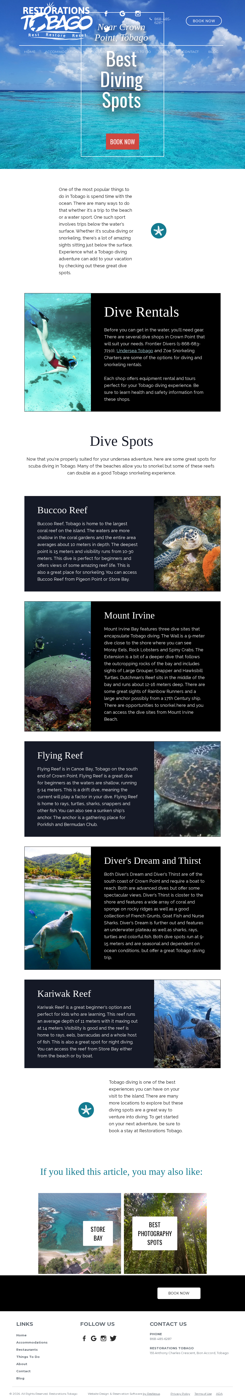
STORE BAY (98, 1233)
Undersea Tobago (135, 350)
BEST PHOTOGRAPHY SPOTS (155, 1233)
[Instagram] (139, 12)
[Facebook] (107, 12)
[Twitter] (107, 28)
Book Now (178, 1293)
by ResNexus (151, 1393)
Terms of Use (203, 1393)
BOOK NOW (122, 141)
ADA (219, 1393)
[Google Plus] (123, 12)
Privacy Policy (180, 1393)
